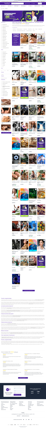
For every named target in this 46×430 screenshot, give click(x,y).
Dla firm (39, 1)
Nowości (2, 97)
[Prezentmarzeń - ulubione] (37, 3)
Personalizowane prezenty (29, 30)
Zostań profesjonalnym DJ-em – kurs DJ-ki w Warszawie (32, 369)
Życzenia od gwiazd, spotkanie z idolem (21, 30)
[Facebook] (24, 420)
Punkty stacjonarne (43, 1)
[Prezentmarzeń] (7, 3)
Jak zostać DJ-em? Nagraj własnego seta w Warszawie (10, 369)
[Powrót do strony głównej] (1, 8)
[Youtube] (29, 420)
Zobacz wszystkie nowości (6, 132)
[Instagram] (26, 420)
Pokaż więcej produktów (28, 290)
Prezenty (34, 30)
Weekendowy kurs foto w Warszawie (8, 353)
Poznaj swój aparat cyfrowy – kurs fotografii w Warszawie (32, 353)
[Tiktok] (31, 420)
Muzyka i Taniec (14, 30)
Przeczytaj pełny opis (14, 27)
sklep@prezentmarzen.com (15, 1)
